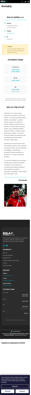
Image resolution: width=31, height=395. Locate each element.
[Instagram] (4, 246)
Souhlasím (22, 391)
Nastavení (15, 386)
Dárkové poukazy (7, 265)
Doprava (5, 252)
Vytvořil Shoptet (16, 331)
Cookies (5, 263)
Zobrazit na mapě (7, 285)
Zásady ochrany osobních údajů (11, 260)
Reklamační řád (7, 257)
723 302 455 (10, 33)
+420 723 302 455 (7, 275)
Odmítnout (8, 391)
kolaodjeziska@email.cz (9, 280)
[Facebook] (7, 246)
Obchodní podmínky (8, 255)
